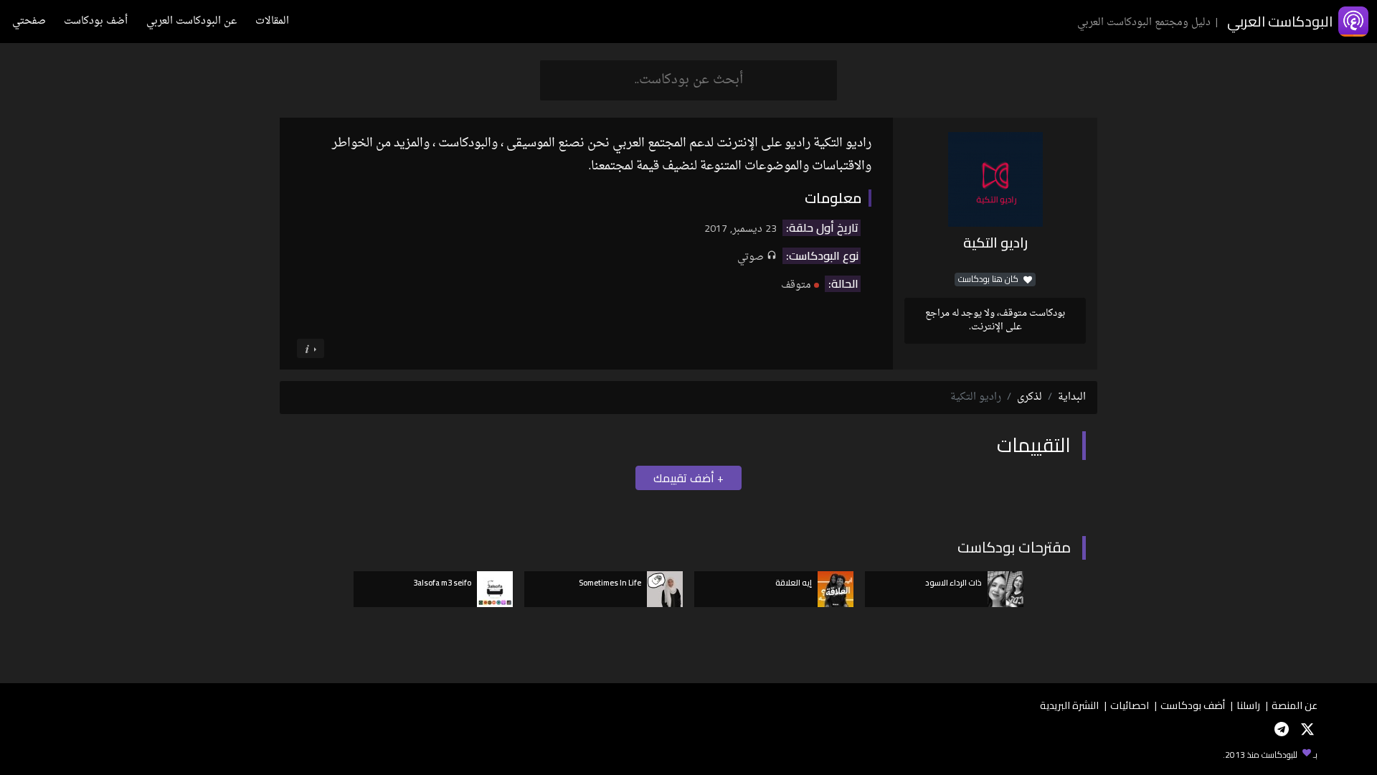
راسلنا (1248, 705)
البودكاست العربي (1280, 21)
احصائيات (1129, 705)
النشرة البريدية (1069, 705)
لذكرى (1029, 397)
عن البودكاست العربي (191, 21)
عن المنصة (1294, 705)
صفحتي (29, 21)
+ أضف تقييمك (688, 478)
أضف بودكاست (96, 21)
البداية (1072, 397)
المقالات (272, 21)
